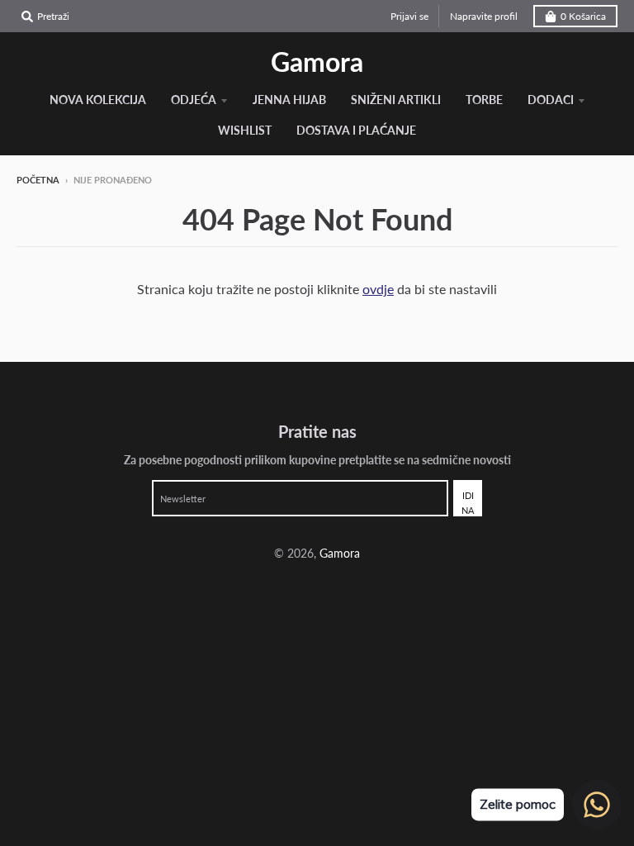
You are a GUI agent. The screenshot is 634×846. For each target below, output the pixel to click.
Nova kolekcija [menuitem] (98, 100)
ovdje (378, 289)
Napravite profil (484, 16)
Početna (38, 179)
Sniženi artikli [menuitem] (396, 100)
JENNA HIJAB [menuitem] (289, 100)
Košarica (583, 16)
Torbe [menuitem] (484, 100)
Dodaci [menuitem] (551, 100)
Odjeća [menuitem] (193, 100)
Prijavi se (409, 16)
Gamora (317, 62)
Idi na (467, 503)
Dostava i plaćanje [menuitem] (356, 130)
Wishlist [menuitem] (245, 130)
